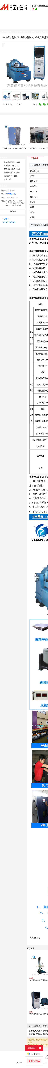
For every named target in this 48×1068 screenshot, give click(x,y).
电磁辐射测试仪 (35, 1033)
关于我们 (20, 1062)
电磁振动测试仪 (35, 1031)
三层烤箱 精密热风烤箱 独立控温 (14, 148)
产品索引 (6, 219)
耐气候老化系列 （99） (12, 172)
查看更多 (12, 211)
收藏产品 (8, 104)
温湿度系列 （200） (11, 176)
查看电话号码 (11, 194)
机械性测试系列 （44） (12, 162)
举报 (20, 104)
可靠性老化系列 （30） (12, 169)
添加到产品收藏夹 (9, 222)
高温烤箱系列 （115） (12, 166)
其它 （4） (8, 179)
